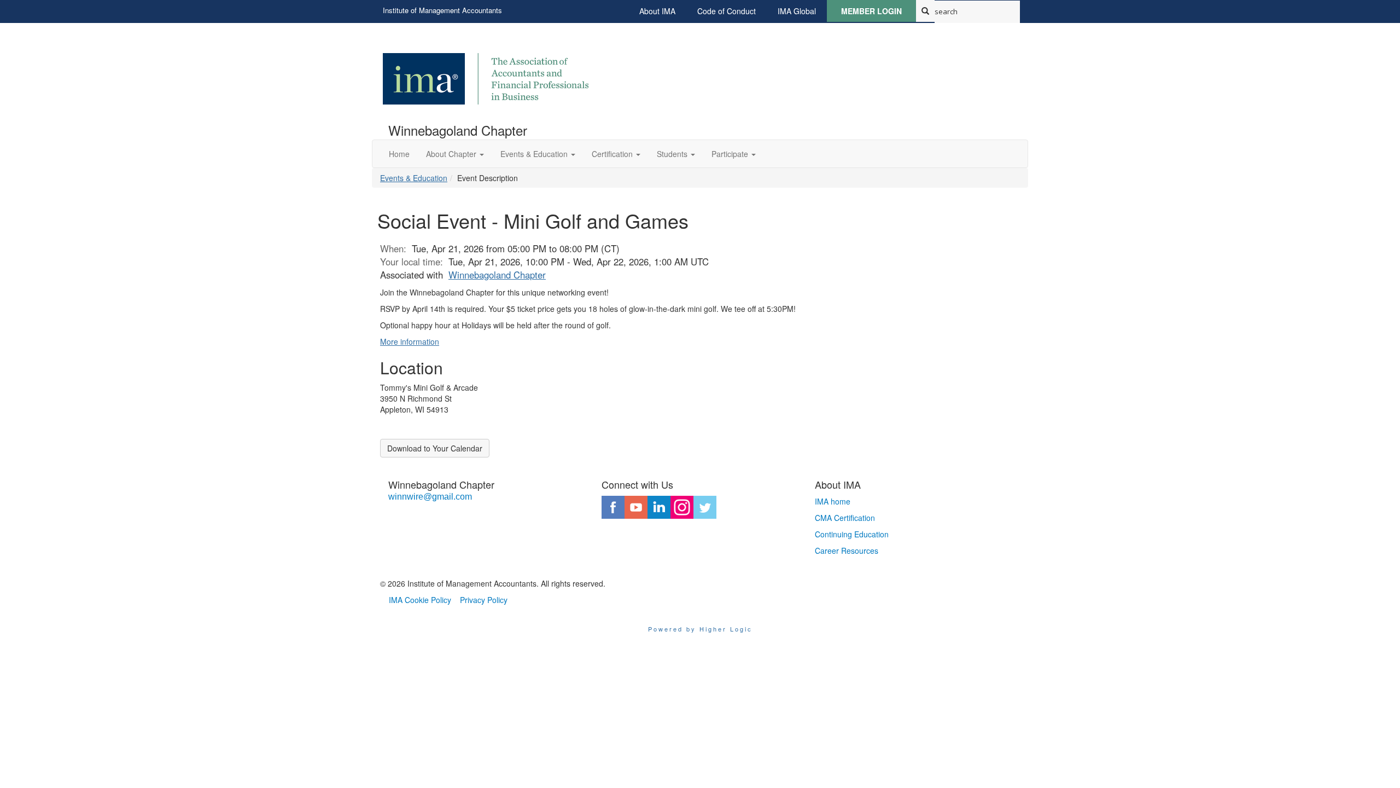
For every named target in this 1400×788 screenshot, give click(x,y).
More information (409, 341)
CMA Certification (845, 517)
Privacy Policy (484, 599)
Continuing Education (852, 534)
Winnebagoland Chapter (497, 274)
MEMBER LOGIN (871, 10)
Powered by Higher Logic (700, 628)
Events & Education (413, 177)
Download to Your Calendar (434, 448)
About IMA (657, 10)
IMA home (832, 501)
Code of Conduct (726, 10)
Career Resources (846, 550)
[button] (455, 153)
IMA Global (797, 10)
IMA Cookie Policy (420, 599)
